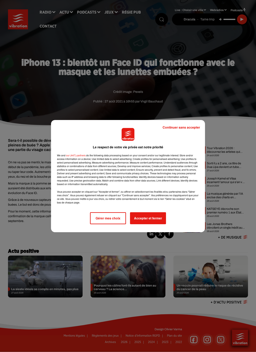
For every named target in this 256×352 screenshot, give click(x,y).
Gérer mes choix (108, 218)
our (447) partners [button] (76, 155)
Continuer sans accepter (181, 127)
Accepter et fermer (148, 218)
